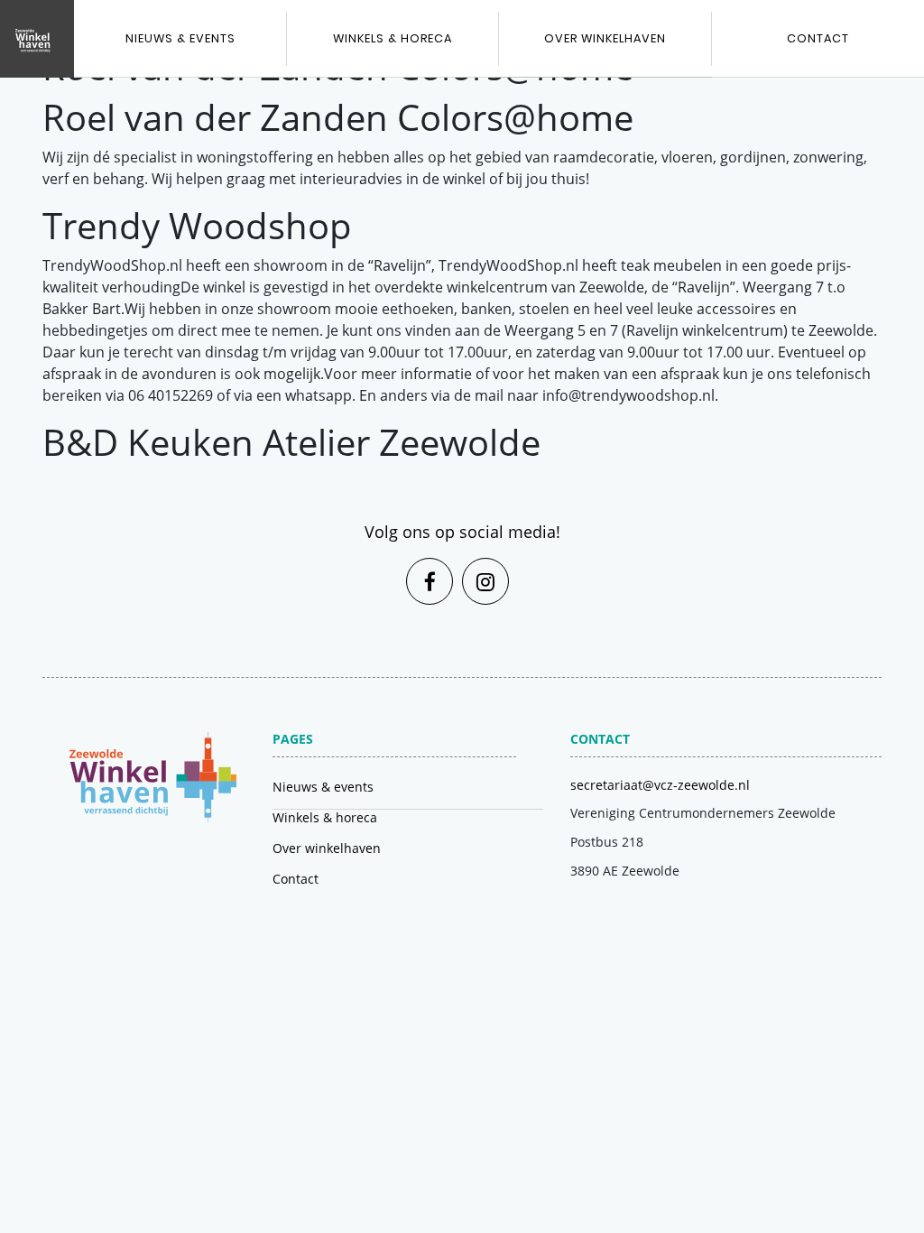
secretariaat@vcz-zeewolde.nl (660, 784)
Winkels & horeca (392, 38)
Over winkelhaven (605, 38)
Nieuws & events (180, 38)
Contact (296, 878)
